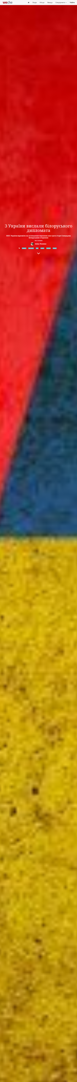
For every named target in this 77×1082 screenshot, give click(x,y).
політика (48, 248)
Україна (54, 248)
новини (42, 248)
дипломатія (31, 248)
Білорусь (24, 248)
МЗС (37, 248)
